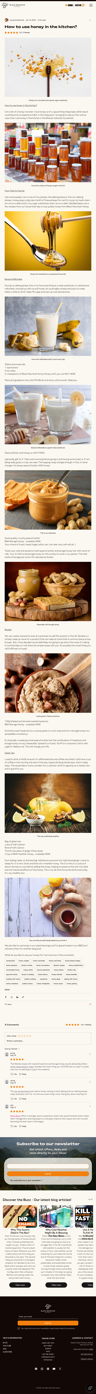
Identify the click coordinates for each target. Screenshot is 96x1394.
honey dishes (59, 970)
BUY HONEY (48, 1346)
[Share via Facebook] (6, 997)
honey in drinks (26, 965)
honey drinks (28, 970)
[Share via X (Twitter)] (11, 997)
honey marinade (39, 961)
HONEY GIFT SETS (48, 1343)
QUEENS (48, 1349)
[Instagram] (42, 1368)
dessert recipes (59, 965)
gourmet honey (12, 974)
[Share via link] (23, 997)
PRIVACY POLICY (87, 1359)
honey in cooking (28, 974)
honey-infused (57, 974)
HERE (91, 1349)
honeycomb (10, 961)
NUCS (48, 1351)
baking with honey (71, 979)
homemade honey (13, 970)
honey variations (12, 984)
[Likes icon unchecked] (11, 1074)
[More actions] (90, 20)
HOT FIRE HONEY (48, 1354)
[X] (60, 1368)
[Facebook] (36, 1368)
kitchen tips (72, 970)
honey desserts (11, 965)
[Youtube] (53, 1368)
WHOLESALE (48, 1360)
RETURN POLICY (87, 1354)
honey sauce (58, 984)
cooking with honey (13, 979)
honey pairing (72, 984)
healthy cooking (30, 979)
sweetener (44, 979)
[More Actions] (90, 1054)
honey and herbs (55, 961)
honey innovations (43, 965)
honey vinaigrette (43, 984)
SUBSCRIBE (7, 1352)
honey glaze (56, 979)
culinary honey (27, 984)
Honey (7, 989)
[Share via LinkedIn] (17, 997)
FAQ (4, 1349)
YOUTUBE (7, 1346)
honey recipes (24, 961)
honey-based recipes (72, 961)
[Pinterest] (48, 1368)
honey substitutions (76, 965)
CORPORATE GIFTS (48, 1357)
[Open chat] (90, 1388)
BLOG (5, 1343)
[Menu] (91, 5)
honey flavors (43, 974)
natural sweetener (43, 970)
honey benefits (71, 974)
